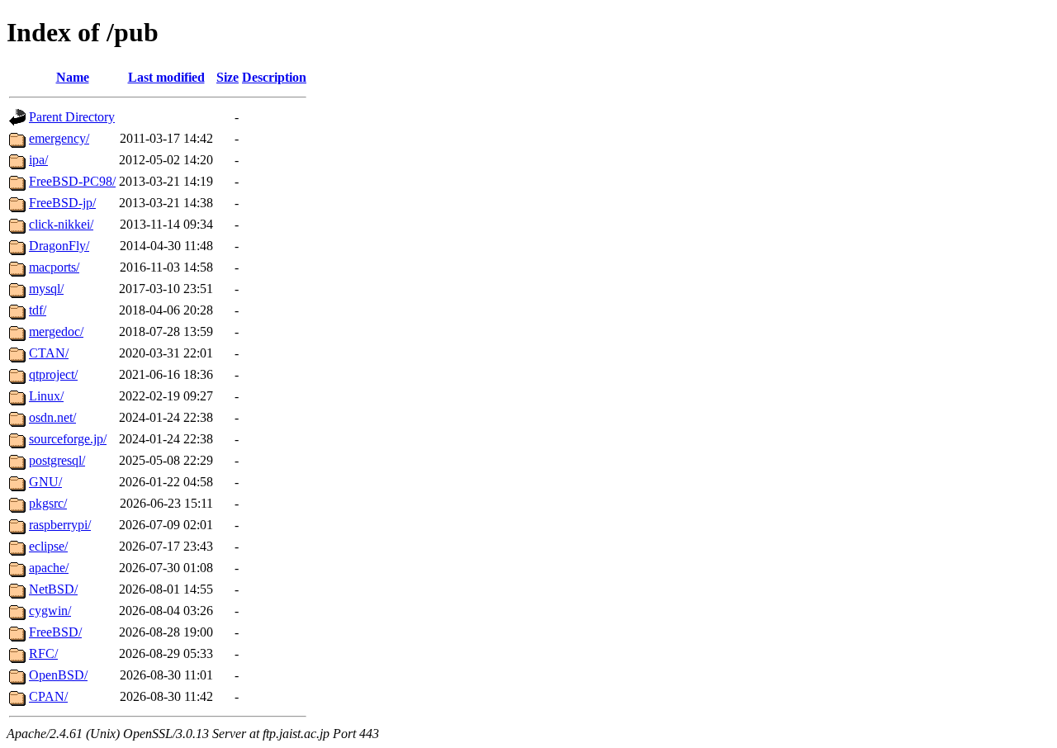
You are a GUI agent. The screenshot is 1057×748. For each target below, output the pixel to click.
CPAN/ (48, 696)
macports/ (54, 267)
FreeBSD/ (55, 632)
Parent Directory (72, 117)
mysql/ (46, 289)
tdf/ (37, 310)
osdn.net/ (52, 417)
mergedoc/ (56, 331)
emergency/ (59, 138)
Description (274, 77)
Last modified (166, 77)
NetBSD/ (53, 589)
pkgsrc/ (48, 503)
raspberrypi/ (60, 525)
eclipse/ (48, 546)
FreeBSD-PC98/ (72, 181)
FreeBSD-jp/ (62, 203)
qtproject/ (53, 374)
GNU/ (45, 482)
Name (72, 77)
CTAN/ (49, 353)
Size (227, 77)
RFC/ (43, 653)
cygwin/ (50, 611)
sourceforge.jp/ (68, 439)
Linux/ (46, 396)
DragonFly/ (59, 246)
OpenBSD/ (58, 675)
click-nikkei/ (61, 224)
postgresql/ (57, 460)
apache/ (49, 568)
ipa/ (38, 160)
